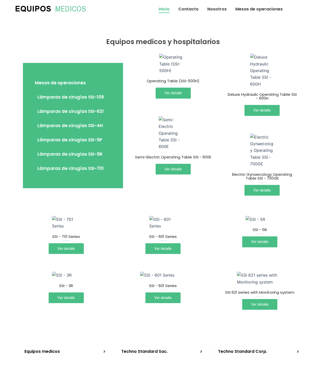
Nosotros (217, 9)
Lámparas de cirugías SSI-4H (70, 126)
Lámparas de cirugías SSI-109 (70, 97)
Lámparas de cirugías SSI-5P (69, 140)
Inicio (164, 9)
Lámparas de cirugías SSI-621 (70, 111)
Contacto (188, 9)
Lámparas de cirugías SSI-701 (70, 168)
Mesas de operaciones (259, 9)
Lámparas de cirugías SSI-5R (69, 154)
